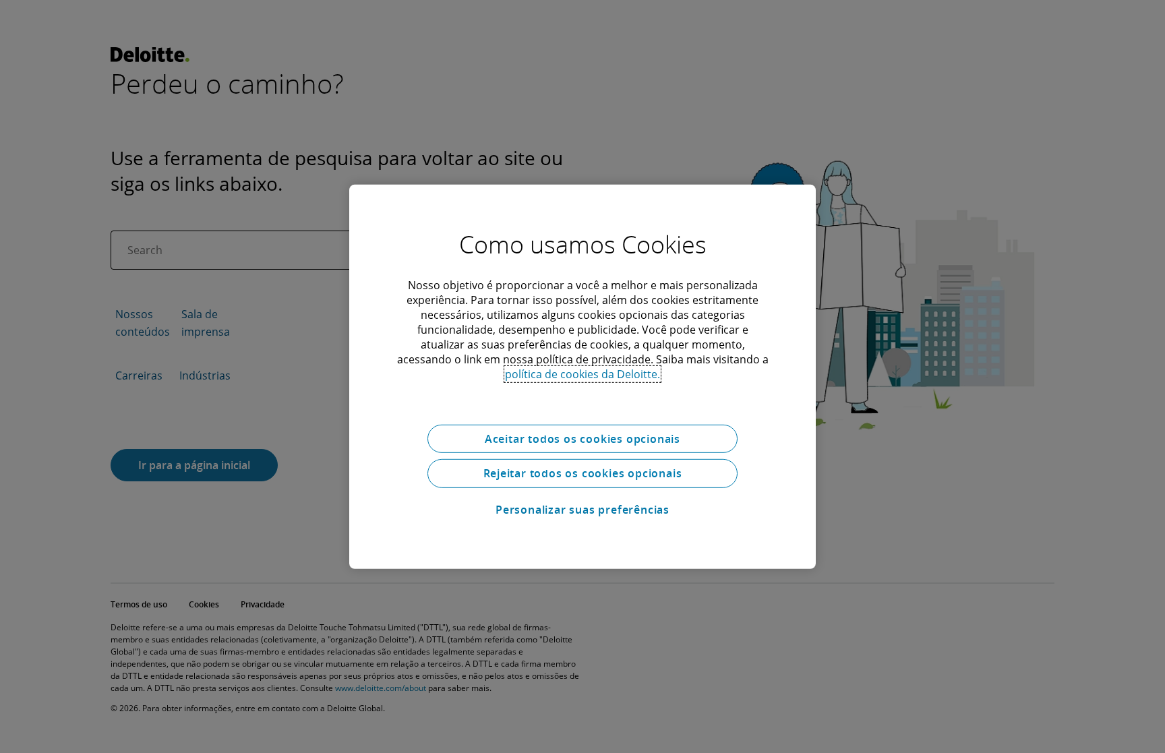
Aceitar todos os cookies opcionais (582, 438)
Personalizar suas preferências (582, 509)
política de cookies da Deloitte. (582, 373)
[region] (582, 376)
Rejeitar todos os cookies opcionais (582, 473)
